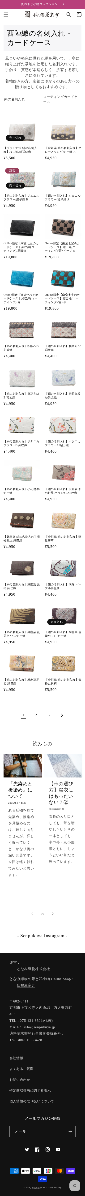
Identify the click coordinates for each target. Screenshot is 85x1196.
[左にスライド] (32, 913)
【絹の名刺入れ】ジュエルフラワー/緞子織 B (21, 197)
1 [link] (23, 715)
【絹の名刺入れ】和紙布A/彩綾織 (63, 348)
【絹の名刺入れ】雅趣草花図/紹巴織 (21, 681)
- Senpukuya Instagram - (42, 935)
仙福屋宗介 (26, 985)
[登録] (70, 1131)
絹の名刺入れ (14, 99)
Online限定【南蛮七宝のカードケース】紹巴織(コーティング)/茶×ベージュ (62, 247)
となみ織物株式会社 (33, 969)
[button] (6, 14)
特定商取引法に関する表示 (30, 1090)
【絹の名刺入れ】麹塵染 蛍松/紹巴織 (22, 586)
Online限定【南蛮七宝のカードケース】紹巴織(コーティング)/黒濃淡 (21, 247)
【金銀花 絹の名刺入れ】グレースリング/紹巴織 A (63, 149)
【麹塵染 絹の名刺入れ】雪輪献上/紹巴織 (22, 538)
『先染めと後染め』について (20, 790)
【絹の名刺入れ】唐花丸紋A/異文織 (63, 395)
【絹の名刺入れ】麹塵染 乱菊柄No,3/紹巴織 (22, 634)
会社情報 (16, 1058)
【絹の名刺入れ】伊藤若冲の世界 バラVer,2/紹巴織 (63, 491)
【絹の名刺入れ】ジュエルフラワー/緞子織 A (63, 197)
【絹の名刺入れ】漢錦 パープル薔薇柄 (63, 586)
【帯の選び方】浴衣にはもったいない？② (61, 793)
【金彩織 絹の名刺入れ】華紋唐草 (63, 538)
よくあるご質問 (21, 1069)
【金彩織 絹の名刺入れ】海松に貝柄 (63, 681)
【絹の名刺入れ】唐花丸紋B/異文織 (21, 395)
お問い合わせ (19, 1080)
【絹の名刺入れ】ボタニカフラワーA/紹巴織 (63, 443)
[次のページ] (61, 715)
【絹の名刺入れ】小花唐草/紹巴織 (22, 491)
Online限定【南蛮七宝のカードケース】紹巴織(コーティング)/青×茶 (62, 298)
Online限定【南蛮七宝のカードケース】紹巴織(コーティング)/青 (21, 298)
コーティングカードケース (60, 99)
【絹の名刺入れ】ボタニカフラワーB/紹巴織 (21, 443)
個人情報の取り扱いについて (31, 1101)
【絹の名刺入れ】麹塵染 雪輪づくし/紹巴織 (63, 634)
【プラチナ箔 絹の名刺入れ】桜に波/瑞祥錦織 (20, 149)
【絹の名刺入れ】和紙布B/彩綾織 (21, 348)
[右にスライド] (53, 913)
